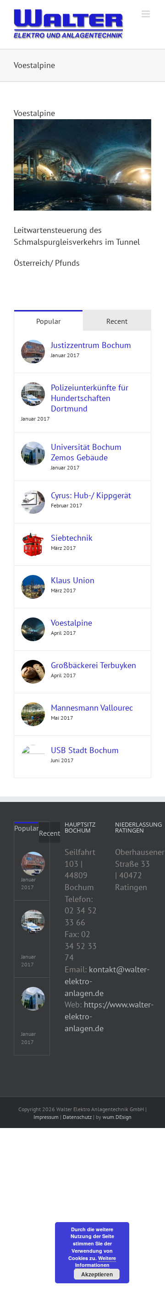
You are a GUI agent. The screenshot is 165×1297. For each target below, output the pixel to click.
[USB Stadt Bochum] (33, 750)
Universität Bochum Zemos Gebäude (86, 452)
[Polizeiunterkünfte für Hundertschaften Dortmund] (33, 388)
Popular (48, 321)
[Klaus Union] (33, 580)
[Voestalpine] (33, 623)
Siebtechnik (72, 538)
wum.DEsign (117, 1116)
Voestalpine (71, 622)
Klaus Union (72, 580)
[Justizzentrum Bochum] (33, 345)
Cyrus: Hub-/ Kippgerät (91, 495)
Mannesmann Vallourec (92, 707)
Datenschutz (77, 1116)
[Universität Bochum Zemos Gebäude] (33, 447)
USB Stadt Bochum (85, 750)
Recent (116, 321)
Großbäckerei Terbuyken (93, 665)
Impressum (46, 1116)
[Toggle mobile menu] (146, 14)
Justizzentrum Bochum (91, 345)
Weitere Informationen (95, 1262)
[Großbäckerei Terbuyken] (33, 665)
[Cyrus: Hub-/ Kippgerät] (33, 495)
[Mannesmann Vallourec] (33, 708)
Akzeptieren (97, 1274)
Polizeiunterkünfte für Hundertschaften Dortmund (89, 398)
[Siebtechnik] (33, 538)
